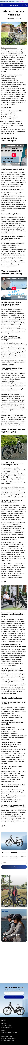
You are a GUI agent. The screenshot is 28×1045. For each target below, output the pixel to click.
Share (5, 826)
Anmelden (14, 997)
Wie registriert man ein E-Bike (12, 902)
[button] (23, 5)
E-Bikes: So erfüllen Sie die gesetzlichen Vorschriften (11, 935)
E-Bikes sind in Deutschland (9, 48)
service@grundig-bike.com (9, 1032)
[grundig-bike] (14, 5)
